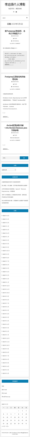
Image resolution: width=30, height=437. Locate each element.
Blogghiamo (24, 432)
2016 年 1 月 (6, 335)
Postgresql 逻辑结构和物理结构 (15, 77)
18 (3, 420)
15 (18, 417)
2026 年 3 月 (6, 219)
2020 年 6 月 (6, 264)
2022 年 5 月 (6, 240)
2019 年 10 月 (6, 292)
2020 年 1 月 (6, 282)
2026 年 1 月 (6, 226)
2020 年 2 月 (6, 278)
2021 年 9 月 (6, 243)
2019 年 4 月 (6, 313)
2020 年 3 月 (6, 275)
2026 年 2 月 (6, 222)
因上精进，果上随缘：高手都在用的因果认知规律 (14, 185)
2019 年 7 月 (6, 303)
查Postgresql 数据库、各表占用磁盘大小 (15, 32)
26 (7, 423)
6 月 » (7, 426)
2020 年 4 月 (6, 271)
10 (26, 414)
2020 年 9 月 (6, 254)
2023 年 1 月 (6, 236)
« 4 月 (3, 426)
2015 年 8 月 (6, 352)
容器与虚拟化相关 (15, 137)
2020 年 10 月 (6, 250)
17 (26, 417)
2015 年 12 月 (6, 338)
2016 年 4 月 (6, 324)
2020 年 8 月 (6, 257)
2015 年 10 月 (6, 345)
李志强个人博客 (15, 4)
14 (15, 417)
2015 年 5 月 (6, 363)
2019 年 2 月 (6, 321)
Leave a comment (15, 43)
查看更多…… (6, 116)
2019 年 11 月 (6, 289)
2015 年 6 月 (6, 359)
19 (7, 420)
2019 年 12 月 (6, 285)
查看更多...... (9, 64)
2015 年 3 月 (6, 370)
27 (11, 423)
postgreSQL (16, 41)
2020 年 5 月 (6, 268)
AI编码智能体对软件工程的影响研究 (11, 182)
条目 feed (4, 389)
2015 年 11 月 (6, 342)
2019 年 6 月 (6, 306)
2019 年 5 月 (6, 310)
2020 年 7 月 (6, 261)
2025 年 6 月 (6, 229)
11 (3, 417)
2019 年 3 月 (6, 317)
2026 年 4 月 (6, 215)
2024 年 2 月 (6, 233)
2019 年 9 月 (6, 296)
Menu (4, 18)
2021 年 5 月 (6, 247)
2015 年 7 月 (6, 356)
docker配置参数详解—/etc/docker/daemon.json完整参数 (15, 127)
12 (7, 417)
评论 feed (4, 393)
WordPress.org (6, 396)
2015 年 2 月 (6, 373)
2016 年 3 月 (6, 328)
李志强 (15, 38)
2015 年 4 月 (6, 366)
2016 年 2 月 (6, 331)
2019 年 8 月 (6, 299)
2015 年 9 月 (6, 349)
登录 (3, 386)
